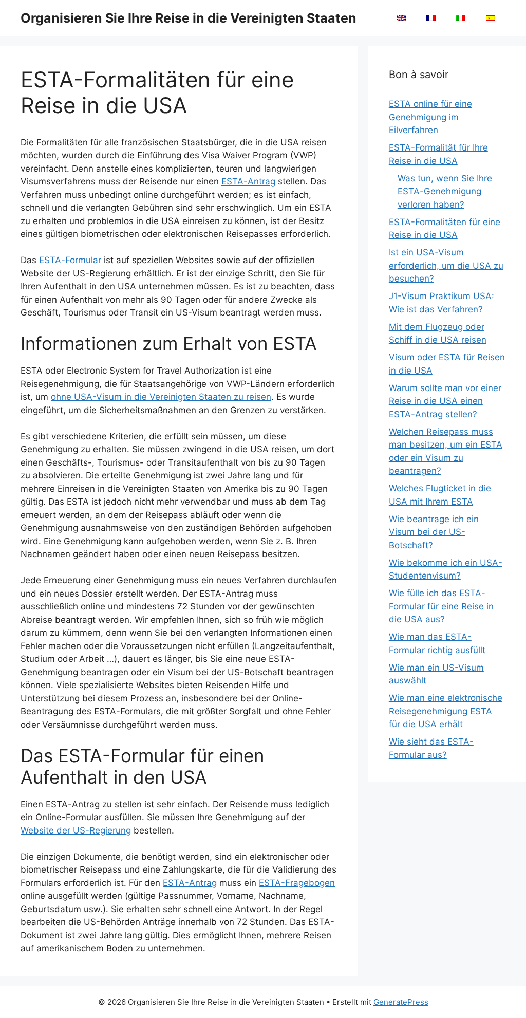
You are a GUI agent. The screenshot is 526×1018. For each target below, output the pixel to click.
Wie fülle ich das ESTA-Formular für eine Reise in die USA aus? (441, 606)
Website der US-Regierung (76, 830)
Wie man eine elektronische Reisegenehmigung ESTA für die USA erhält (445, 711)
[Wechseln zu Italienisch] (461, 18)
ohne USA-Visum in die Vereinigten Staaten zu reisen (161, 397)
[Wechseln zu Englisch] (401, 18)
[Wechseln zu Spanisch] (490, 18)
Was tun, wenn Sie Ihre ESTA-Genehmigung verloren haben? (445, 191)
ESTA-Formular (70, 260)
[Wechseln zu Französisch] (431, 18)
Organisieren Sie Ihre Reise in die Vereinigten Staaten (188, 18)
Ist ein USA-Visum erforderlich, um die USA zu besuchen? (446, 265)
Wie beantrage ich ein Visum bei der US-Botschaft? (434, 532)
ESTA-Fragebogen (297, 883)
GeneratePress (400, 1002)
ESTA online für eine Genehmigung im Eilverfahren (430, 117)
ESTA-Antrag (248, 181)
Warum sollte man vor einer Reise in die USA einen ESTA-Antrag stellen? (445, 401)
